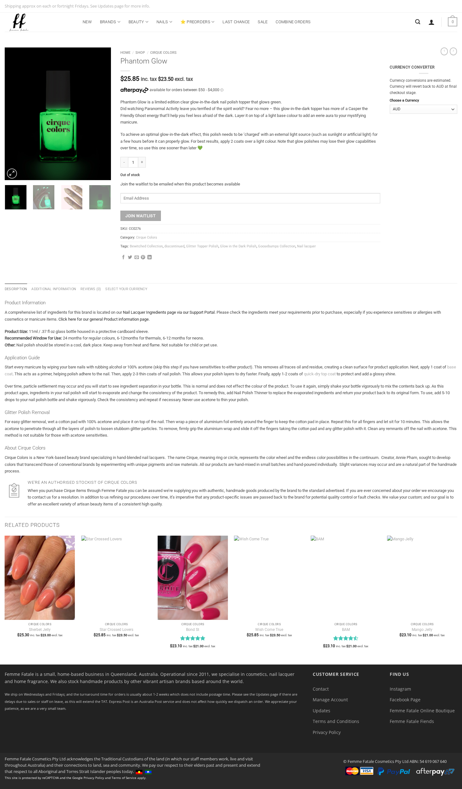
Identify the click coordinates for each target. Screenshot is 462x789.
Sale (262, 21)
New (87, 21)
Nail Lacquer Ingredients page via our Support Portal (169, 312)
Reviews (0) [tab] (90, 289)
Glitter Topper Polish (202, 246)
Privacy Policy (327, 732)
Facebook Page (405, 700)
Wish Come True (269, 629)
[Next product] (444, 51)
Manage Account (330, 700)
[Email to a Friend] (137, 257)
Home (125, 52)
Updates (321, 711)
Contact (321, 689)
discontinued (174, 246)
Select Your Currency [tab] (126, 289)
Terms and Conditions (336, 721)
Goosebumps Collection (276, 246)
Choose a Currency (404, 100)
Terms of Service (124, 777)
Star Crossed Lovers (116, 629)
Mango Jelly (422, 629)
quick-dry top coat (320, 374)
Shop (140, 52)
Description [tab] (16, 289)
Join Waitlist (140, 215)
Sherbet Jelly (40, 629)
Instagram (400, 689)
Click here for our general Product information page (103, 319)
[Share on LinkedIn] (149, 257)
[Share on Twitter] (130, 257)
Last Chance (236, 21)
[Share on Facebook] (123, 257)
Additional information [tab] (53, 289)
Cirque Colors (163, 52)
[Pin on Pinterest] (143, 257)
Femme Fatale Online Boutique (422, 711)
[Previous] (14, 114)
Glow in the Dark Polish (238, 246)
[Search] (417, 22)
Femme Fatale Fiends (412, 721)
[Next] (101, 114)
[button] (431, 22)
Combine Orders (293, 21)
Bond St (192, 629)
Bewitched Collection (146, 246)
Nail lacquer (306, 246)
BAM (346, 629)
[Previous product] (453, 51)
